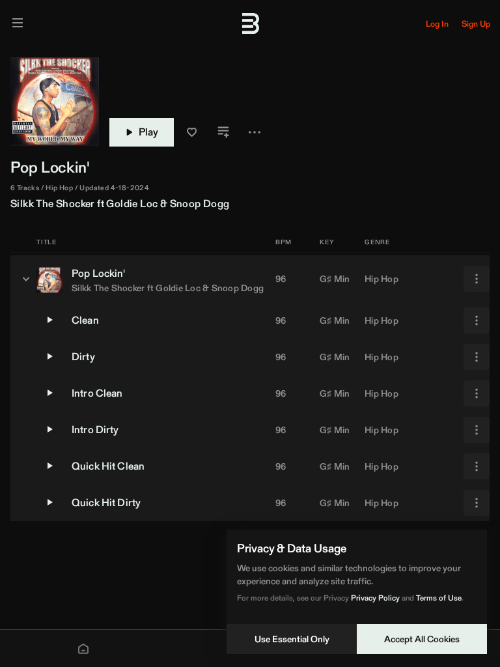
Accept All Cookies (422, 639)
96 (280, 278)
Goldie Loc (132, 203)
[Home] (83, 648)
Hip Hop (381, 278)
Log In (437, 24)
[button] (192, 132)
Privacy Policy (375, 597)
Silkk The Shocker (52, 203)
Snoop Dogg (200, 203)
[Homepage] (250, 23)
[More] (477, 279)
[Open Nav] (17, 24)
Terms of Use (439, 597)
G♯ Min (335, 278)
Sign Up (476, 24)
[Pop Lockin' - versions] (26, 279)
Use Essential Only (292, 639)
